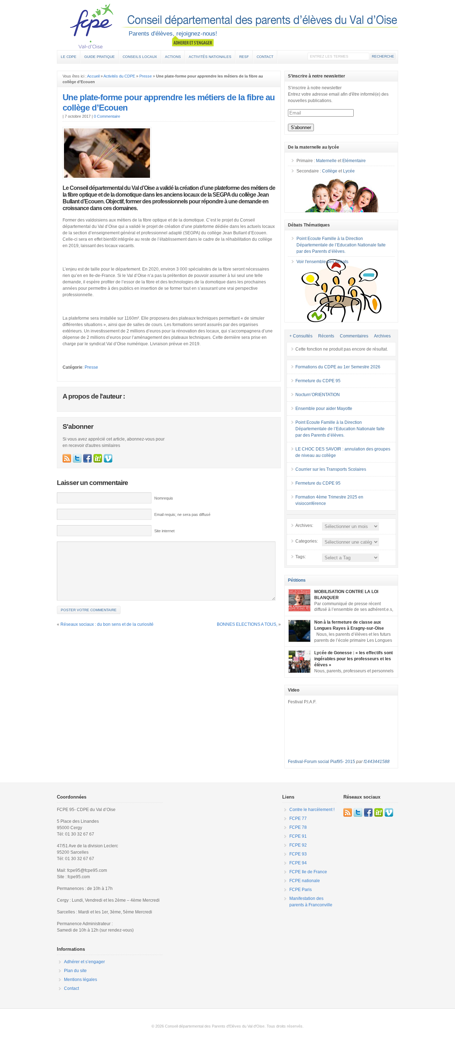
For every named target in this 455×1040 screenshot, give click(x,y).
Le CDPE (68, 57)
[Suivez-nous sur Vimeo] (108, 458)
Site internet (164, 531)
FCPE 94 (298, 862)
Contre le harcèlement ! (311, 809)
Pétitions (297, 580)
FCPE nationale (304, 880)
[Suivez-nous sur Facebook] (87, 458)
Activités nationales (210, 57)
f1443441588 (377, 761)
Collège (329, 171)
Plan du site (75, 970)
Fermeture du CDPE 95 (318, 380)
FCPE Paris (300, 889)
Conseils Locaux (140, 57)
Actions (173, 57)
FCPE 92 (298, 845)
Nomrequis (163, 498)
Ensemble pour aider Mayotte (323, 408)
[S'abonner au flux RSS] (67, 458)
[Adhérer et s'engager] (193, 41)
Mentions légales (80, 979)
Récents (326, 336)
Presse (145, 76)
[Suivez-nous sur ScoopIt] (97, 458)
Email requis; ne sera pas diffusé (182, 514)
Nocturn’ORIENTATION (317, 394)
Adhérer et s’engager (84, 961)
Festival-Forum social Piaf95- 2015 (321, 761)
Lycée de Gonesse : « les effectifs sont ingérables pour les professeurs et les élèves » (353, 658)
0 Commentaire (107, 116)
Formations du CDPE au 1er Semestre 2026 (337, 366)
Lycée (349, 171)
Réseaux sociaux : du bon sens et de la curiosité (107, 624)
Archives (382, 336)
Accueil (93, 76)
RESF (244, 57)
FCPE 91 (298, 836)
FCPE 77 (298, 818)
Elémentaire (354, 160)
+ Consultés (300, 336)
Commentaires (354, 336)
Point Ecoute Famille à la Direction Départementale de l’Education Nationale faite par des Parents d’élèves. (341, 245)
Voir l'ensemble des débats (322, 261)
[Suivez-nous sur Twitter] (77, 458)
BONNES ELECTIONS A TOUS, (247, 624)
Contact (265, 57)
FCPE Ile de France (308, 871)
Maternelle (326, 160)
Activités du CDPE (119, 76)
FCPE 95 (227, 26)
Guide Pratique (99, 57)
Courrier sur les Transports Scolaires (330, 469)
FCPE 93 (298, 854)
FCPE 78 (298, 827)
